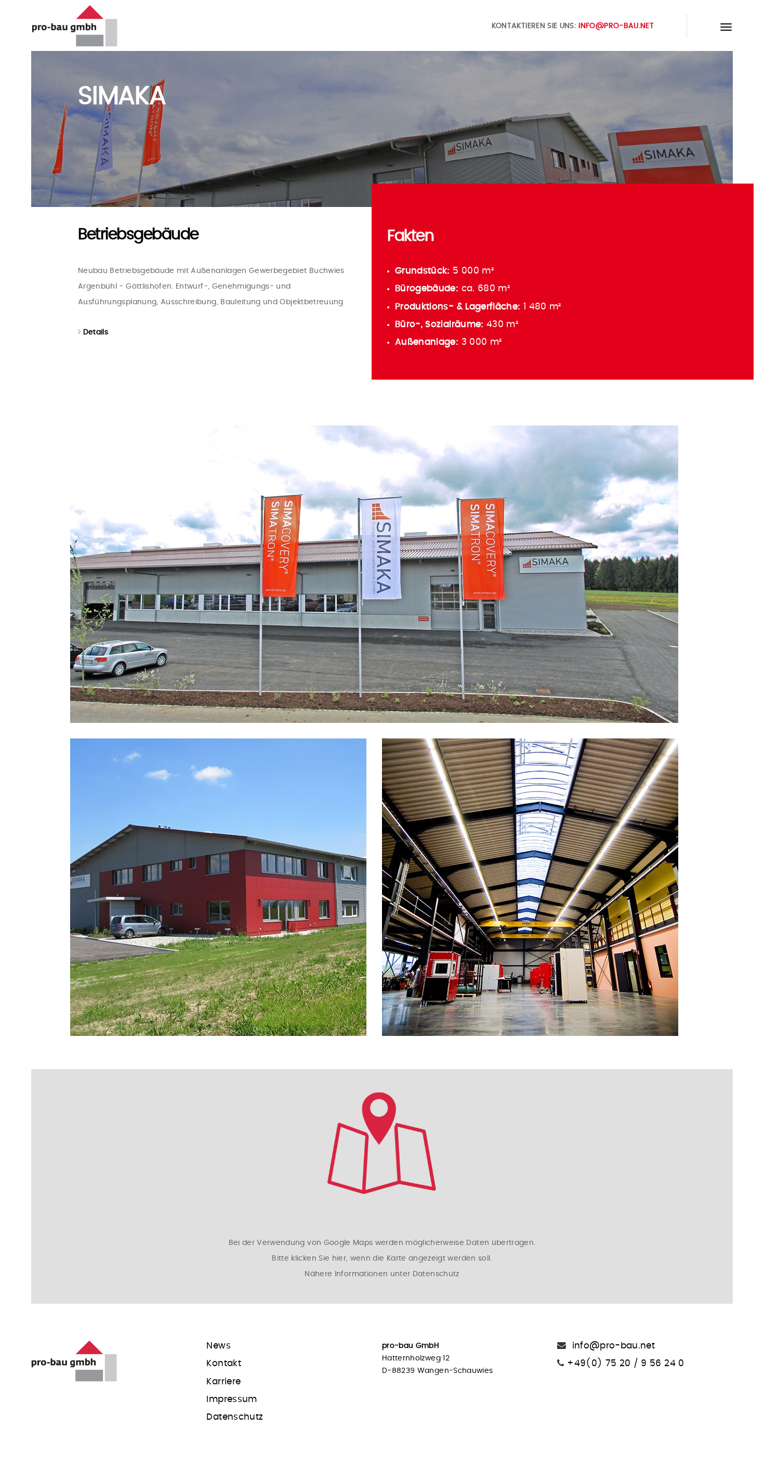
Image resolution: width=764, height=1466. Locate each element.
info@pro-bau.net (616, 26)
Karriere (223, 1382)
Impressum (231, 1399)
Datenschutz (234, 1417)
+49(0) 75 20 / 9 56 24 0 (624, 1363)
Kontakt (223, 1363)
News (218, 1346)
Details (95, 332)
